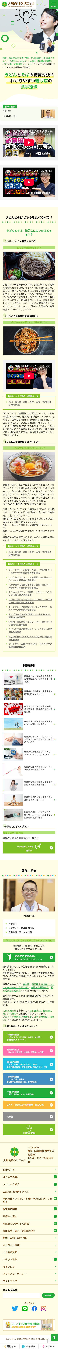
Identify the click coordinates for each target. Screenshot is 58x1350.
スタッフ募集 (10, 1259)
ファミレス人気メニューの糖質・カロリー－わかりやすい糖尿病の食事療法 (30, 579)
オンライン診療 (11, 1245)
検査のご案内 (10, 1209)
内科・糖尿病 (9, 1010)
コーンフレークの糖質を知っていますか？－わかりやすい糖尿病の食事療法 (30, 608)
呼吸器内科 (35, 1010)
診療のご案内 (10, 1216)
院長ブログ (9, 1266)
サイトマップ (10, 1281)
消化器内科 (12, 1013)
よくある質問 (10, 1252)
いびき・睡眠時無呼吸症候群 (17, 1016)
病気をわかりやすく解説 (16, 1223)
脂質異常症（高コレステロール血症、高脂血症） (28, 986)
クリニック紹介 (11, 1184)
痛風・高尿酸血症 (40, 987)
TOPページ (9, 1170)
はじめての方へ (11, 1177)
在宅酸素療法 (40, 1016)
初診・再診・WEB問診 (15, 1238)
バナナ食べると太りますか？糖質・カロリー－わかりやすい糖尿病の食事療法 (30, 586)
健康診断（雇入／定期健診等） (19, 1231)
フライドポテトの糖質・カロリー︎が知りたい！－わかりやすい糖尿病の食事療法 (30, 571)
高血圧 (26, 984)
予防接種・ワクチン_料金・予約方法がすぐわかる (27, 1200)
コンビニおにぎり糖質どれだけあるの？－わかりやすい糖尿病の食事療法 (30, 601)
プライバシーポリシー (15, 1273)
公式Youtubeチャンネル (16, 1191)
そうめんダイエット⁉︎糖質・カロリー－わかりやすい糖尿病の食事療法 (30, 593)
